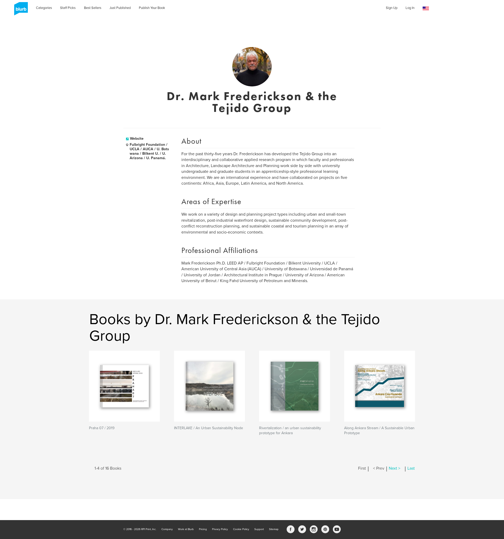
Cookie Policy (241, 529)
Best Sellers (92, 8)
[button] (426, 8)
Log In (410, 8)
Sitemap (274, 529)
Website (137, 138)
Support (259, 529)
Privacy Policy (220, 529)
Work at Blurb (186, 529)
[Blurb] (19, 10)
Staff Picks (68, 8)
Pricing (203, 529)
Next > (394, 468)
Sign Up (391, 8)
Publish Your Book (152, 8)
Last (411, 468)
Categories (44, 8)
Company (167, 529)
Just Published (120, 8)
